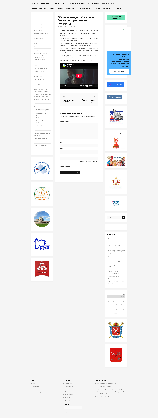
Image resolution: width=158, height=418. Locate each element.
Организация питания (39, 47)
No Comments (74, 26)
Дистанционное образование (41, 53)
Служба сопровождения (102, 8)
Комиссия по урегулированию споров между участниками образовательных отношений (41, 89)
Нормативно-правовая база (41, 33)
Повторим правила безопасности (116, 238)
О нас (63, 3)
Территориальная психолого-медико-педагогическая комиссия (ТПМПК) (42, 69)
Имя (62, 142)
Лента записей (37, 386)
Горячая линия (71, 8)
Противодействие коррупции (102, 3)
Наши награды (69, 394)
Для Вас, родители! (39, 8)
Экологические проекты (41, 113)
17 (108, 307)
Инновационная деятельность (41, 99)
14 (118, 304)
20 (116, 307)
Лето (66, 389)
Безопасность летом (113, 257)
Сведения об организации (78, 3)
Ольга (60, 26)
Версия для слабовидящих (116, 17)
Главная (35, 3)
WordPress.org (37, 392)
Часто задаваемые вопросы (40, 138)
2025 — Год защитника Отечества (42, 24)
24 (108, 309)
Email (62, 148)
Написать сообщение (119, 71)
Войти (34, 383)
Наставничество (38, 30)
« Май (114, 313)
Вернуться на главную (39, 15)
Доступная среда (38, 76)
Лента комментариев (39, 389)
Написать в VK (116, 97)
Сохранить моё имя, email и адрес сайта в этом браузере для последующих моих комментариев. (78, 163)
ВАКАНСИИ (36, 150)
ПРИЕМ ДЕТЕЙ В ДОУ (56, 8)
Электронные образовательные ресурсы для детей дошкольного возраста (43, 57)
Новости (56, 3)
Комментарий (65, 121)
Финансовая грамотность (41, 102)
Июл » (117, 313)
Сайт (61, 155)
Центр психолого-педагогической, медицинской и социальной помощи (116, 252)
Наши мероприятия (70, 392)
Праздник (67, 400)
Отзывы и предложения (40, 142)
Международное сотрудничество (42, 106)
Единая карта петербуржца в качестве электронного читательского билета (115, 271)
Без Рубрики (68, 383)
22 (121, 307)
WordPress (89, 412)
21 (118, 307)
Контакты (117, 8)
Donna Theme (75, 412)
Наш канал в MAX (117, 84)
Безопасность (85, 8)
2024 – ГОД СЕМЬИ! (38, 27)
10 (108, 304)
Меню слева (45, 3)
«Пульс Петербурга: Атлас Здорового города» (110, 389)
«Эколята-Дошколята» (41, 125)
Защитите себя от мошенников (115, 242)
